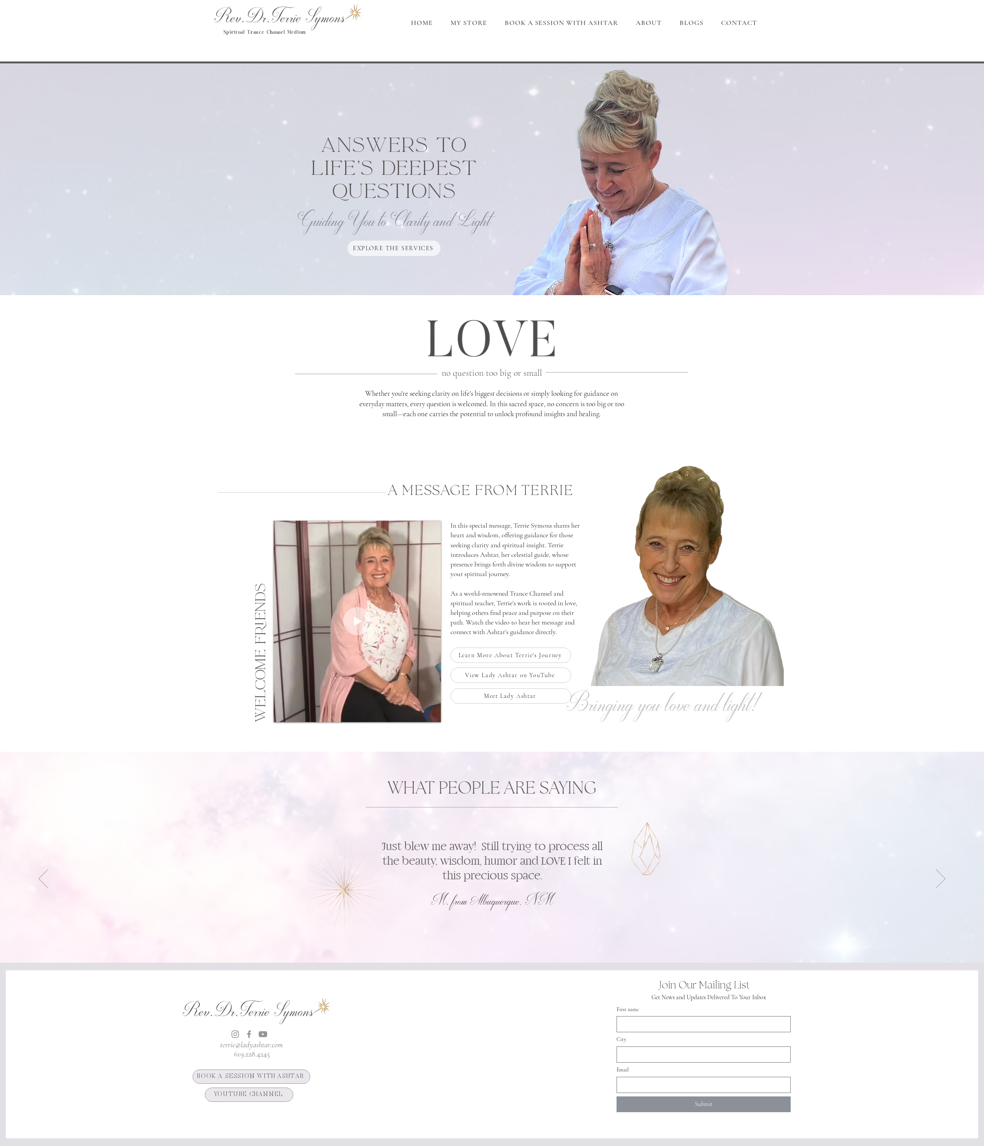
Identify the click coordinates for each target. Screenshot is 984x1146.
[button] (648, 23)
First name (628, 1009)
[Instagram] (235, 1034)
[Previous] (43, 879)
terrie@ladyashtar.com (251, 1045)
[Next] (941, 879)
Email (623, 1069)
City (621, 1039)
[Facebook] (249, 1034)
